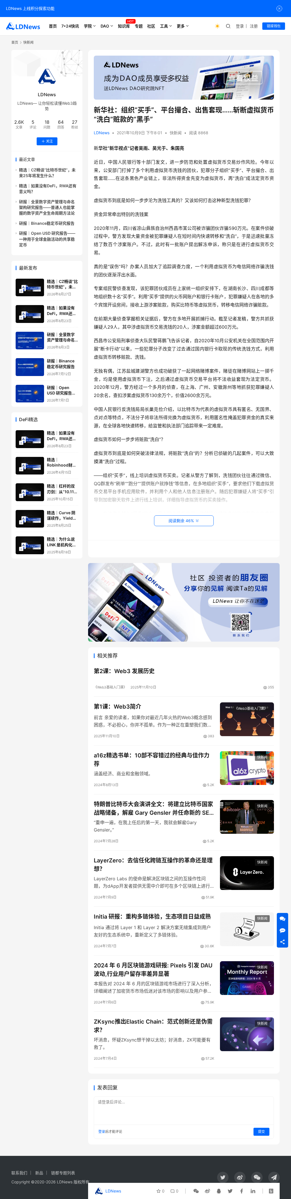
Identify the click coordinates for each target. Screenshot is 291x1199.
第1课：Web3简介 (117, 706)
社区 (151, 26)
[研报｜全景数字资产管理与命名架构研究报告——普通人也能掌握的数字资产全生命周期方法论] (30, 341)
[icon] (222, 1177)
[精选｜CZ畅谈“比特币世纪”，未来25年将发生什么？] (30, 288)
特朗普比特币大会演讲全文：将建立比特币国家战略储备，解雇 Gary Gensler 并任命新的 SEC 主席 (153, 808)
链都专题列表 (63, 1172)
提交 (261, 1131)
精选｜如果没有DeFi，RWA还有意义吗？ (61, 313)
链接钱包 (273, 26)
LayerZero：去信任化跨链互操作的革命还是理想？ (153, 864)
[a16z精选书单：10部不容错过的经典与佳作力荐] (247, 768)
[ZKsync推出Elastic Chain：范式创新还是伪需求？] (247, 1034)
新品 (39, 1172)
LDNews (101, 132)
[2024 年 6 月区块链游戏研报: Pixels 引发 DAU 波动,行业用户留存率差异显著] (247, 978)
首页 (53, 26)
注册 (254, 26)
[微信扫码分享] (196, 1191)
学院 (88, 26)
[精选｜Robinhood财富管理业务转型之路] (30, 466)
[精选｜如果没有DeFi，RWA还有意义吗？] (30, 314)
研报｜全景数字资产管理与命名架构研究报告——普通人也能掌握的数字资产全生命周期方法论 (47, 207)
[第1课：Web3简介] (247, 719)
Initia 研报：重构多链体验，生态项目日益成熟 (152, 916)
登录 (240, 26)
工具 (164, 26)
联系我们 (19, 1172)
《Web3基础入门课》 (110, 687)
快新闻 (176, 132)
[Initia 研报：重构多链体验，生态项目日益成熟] (247, 929)
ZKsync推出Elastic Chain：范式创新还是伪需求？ (153, 1025)
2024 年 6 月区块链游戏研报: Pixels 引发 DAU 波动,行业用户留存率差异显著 (153, 969)
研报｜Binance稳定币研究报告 (46, 223)
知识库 (124, 26)
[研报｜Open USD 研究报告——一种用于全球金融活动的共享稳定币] (30, 394)
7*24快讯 (70, 26)
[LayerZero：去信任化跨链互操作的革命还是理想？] (247, 873)
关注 (49, 141)
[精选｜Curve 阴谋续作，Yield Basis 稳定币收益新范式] (30, 519)
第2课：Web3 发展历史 (124, 671)
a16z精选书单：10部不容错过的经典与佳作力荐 (151, 759)
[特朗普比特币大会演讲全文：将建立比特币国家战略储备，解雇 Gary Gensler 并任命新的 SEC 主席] (247, 817)
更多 (181, 26)
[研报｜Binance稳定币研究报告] (30, 367)
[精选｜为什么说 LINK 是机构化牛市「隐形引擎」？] (30, 545)
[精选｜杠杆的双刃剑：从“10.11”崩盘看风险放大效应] (30, 492)
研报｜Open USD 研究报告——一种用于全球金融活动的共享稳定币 (47, 239)
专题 (139, 26)
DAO (105, 26)
